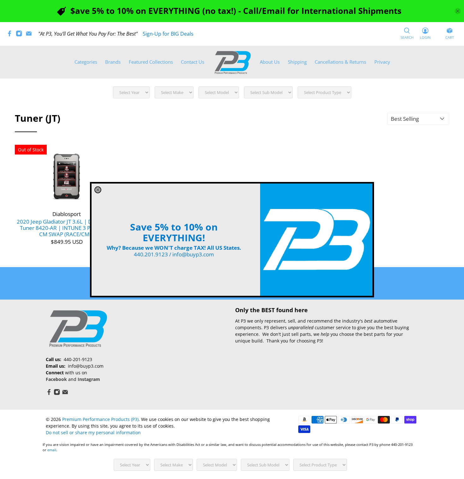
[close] (98, 190)
